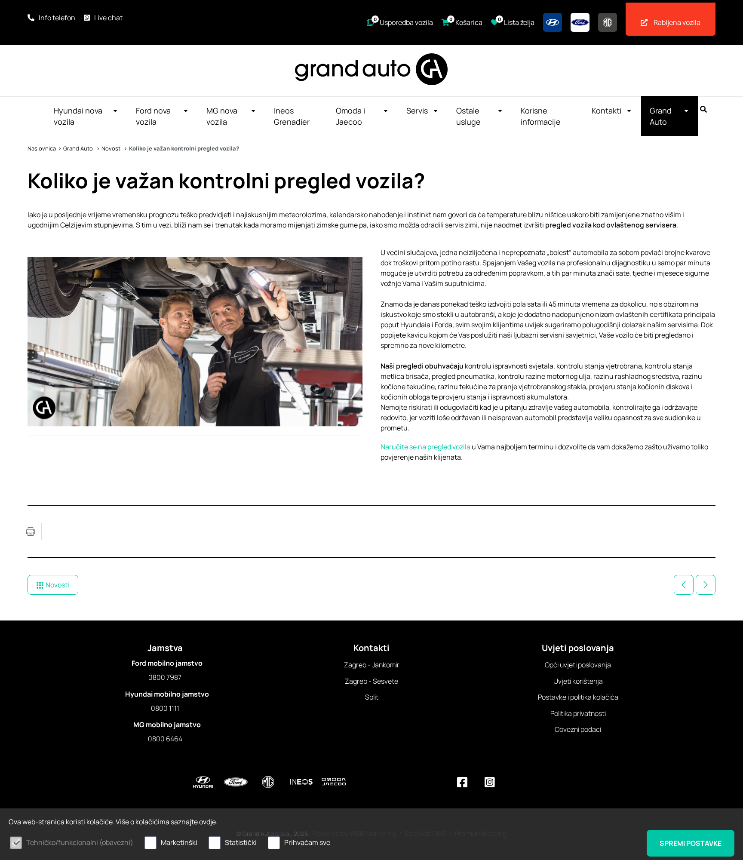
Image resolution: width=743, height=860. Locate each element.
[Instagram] (489, 782)
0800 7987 (164, 677)
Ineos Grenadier (292, 116)
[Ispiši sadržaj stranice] (30, 531)
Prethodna (684, 585)
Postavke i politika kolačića (578, 697)
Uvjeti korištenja (578, 681)
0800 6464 (165, 738)
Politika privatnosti (578, 713)
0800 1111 (165, 708)
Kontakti (606, 110)
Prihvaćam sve (307, 842)
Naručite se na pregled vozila (425, 447)
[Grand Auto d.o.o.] (371, 69)
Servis (417, 110)
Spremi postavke (691, 843)
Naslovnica (42, 148)
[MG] (607, 22)
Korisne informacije (541, 116)
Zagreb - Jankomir (371, 665)
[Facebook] (462, 782)
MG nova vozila (221, 116)
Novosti (111, 148)
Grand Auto (661, 116)
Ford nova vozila (153, 116)
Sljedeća (705, 585)
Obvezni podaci (578, 729)
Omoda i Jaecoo (350, 116)
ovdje (207, 821)
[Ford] (580, 22)
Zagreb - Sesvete (371, 681)
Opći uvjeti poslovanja (578, 665)
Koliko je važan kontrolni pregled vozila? (184, 148)
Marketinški (179, 842)
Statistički (241, 842)
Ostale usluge (468, 116)
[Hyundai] (552, 22)
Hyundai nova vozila (78, 116)
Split (371, 697)
